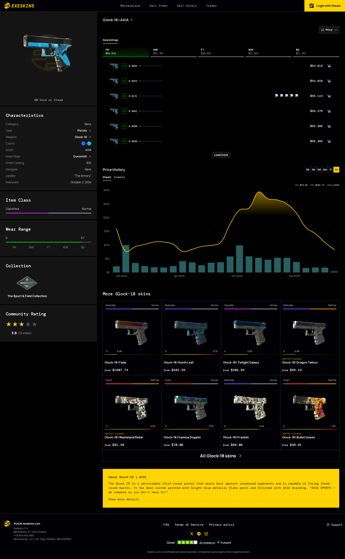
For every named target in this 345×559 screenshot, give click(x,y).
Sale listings (110, 40)
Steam (107, 177)
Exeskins (119, 177)
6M (325, 169)
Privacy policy (221, 525)
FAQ (166, 525)
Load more (221, 155)
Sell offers (187, 6)
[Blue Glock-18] (83, 143)
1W (307, 169)
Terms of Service (189, 525)
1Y (330, 169)
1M (313, 169)
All (336, 169)
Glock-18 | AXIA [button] (116, 19)
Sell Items (158, 6)
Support (336, 525)
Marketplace (130, 6)
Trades (211, 6)
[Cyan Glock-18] (89, 143)
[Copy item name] (131, 20)
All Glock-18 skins (218, 456)
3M (319, 169)
